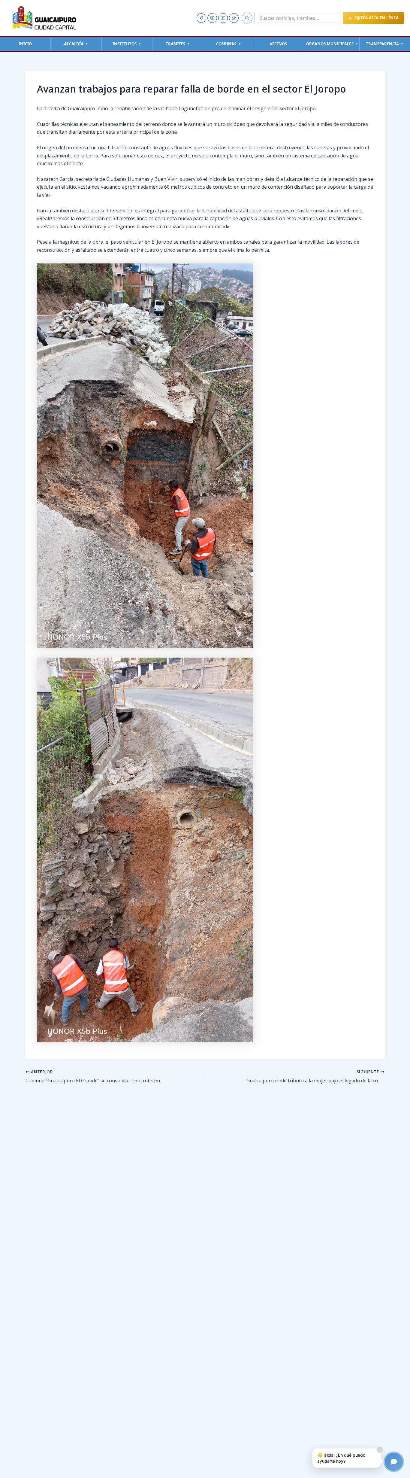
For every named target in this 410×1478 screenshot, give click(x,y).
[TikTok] (234, 18)
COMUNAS (228, 44)
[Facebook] (201, 18)
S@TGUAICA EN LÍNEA (376, 17)
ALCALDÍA (76, 44)
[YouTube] (223, 18)
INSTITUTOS (127, 44)
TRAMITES (178, 44)
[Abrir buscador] (247, 18)
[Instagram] (212, 18)
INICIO (25, 44)
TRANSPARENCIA (384, 44)
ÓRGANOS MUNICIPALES (332, 44)
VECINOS (278, 44)
